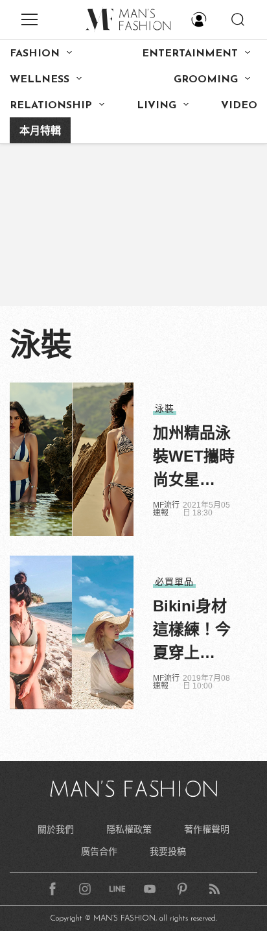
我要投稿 (168, 851)
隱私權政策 (129, 829)
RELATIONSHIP (51, 105)
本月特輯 (40, 131)
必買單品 (174, 581)
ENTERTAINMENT (190, 54)
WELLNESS (39, 80)
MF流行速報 (166, 509)
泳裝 (164, 408)
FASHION (35, 54)
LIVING (156, 105)
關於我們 (56, 829)
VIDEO (239, 105)
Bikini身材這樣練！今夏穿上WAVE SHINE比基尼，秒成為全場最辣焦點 (192, 631)
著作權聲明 (206, 829)
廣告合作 (99, 851)
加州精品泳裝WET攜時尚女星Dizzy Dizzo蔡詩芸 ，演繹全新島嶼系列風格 (195, 457)
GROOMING (206, 80)
